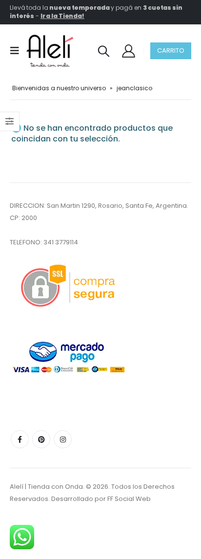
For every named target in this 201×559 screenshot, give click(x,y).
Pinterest (41, 439)
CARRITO (170, 50)
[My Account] (128, 50)
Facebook (20, 439)
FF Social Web (129, 498)
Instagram (63, 439)
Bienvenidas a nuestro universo (59, 88)
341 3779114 (60, 242)
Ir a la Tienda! (62, 16)
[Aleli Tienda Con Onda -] (49, 50)
